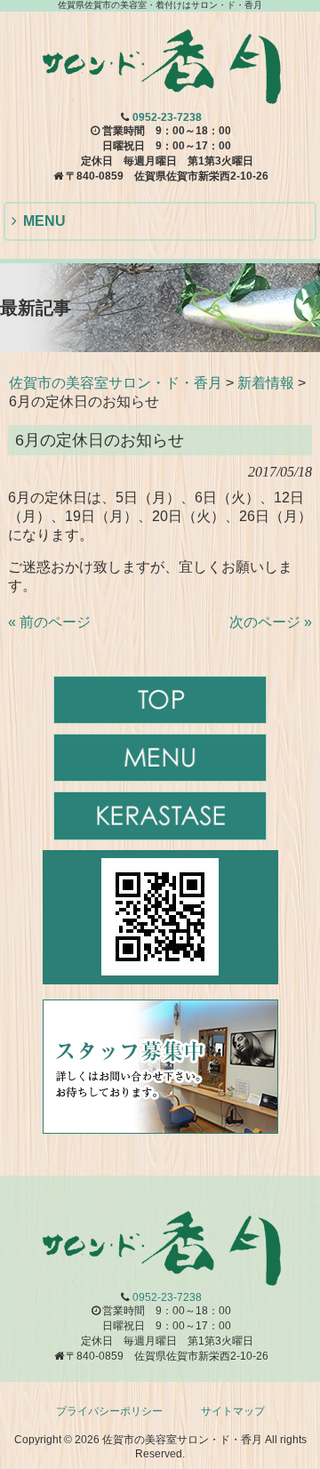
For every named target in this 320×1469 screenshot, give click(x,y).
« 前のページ (49, 622)
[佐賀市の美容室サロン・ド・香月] (160, 97)
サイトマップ (233, 1411)
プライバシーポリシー (109, 1411)
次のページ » (270, 622)
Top (304, 1453)
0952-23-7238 (167, 117)
